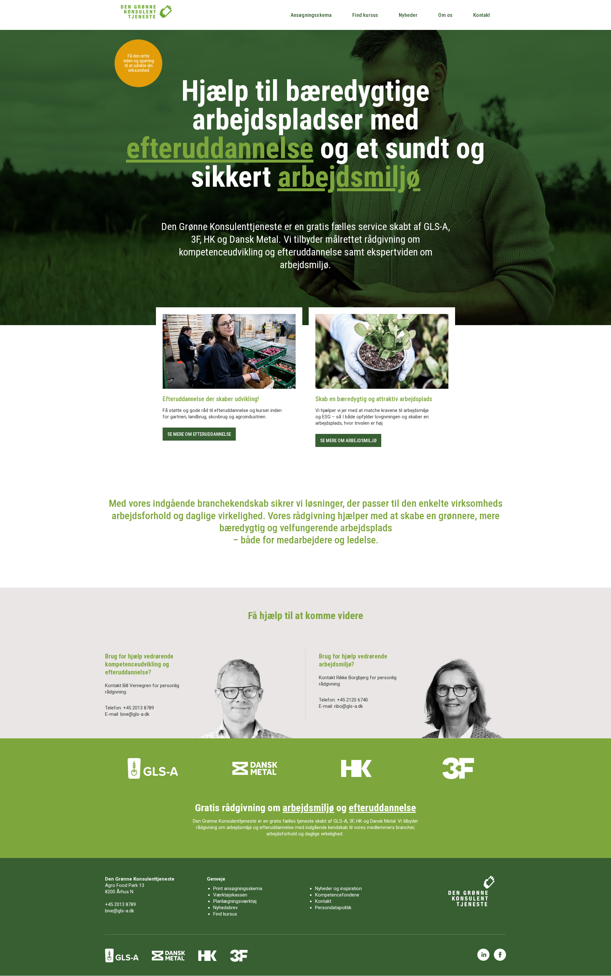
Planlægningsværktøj (234, 901)
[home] (146, 11)
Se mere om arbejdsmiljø (348, 440)
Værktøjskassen (230, 895)
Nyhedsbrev (225, 907)
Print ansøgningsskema (237, 888)
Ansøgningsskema (311, 15)
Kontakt (481, 15)
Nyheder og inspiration (338, 888)
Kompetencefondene (337, 895)
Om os (445, 15)
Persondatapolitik (333, 907)
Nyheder (408, 15)
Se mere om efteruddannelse (199, 434)
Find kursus (365, 15)
